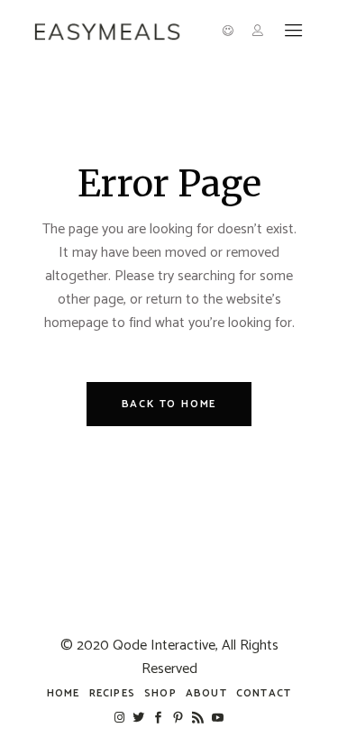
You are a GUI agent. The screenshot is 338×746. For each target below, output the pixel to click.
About (206, 693)
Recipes (112, 693)
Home (63, 693)
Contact (263, 693)
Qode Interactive (164, 645)
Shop (160, 693)
